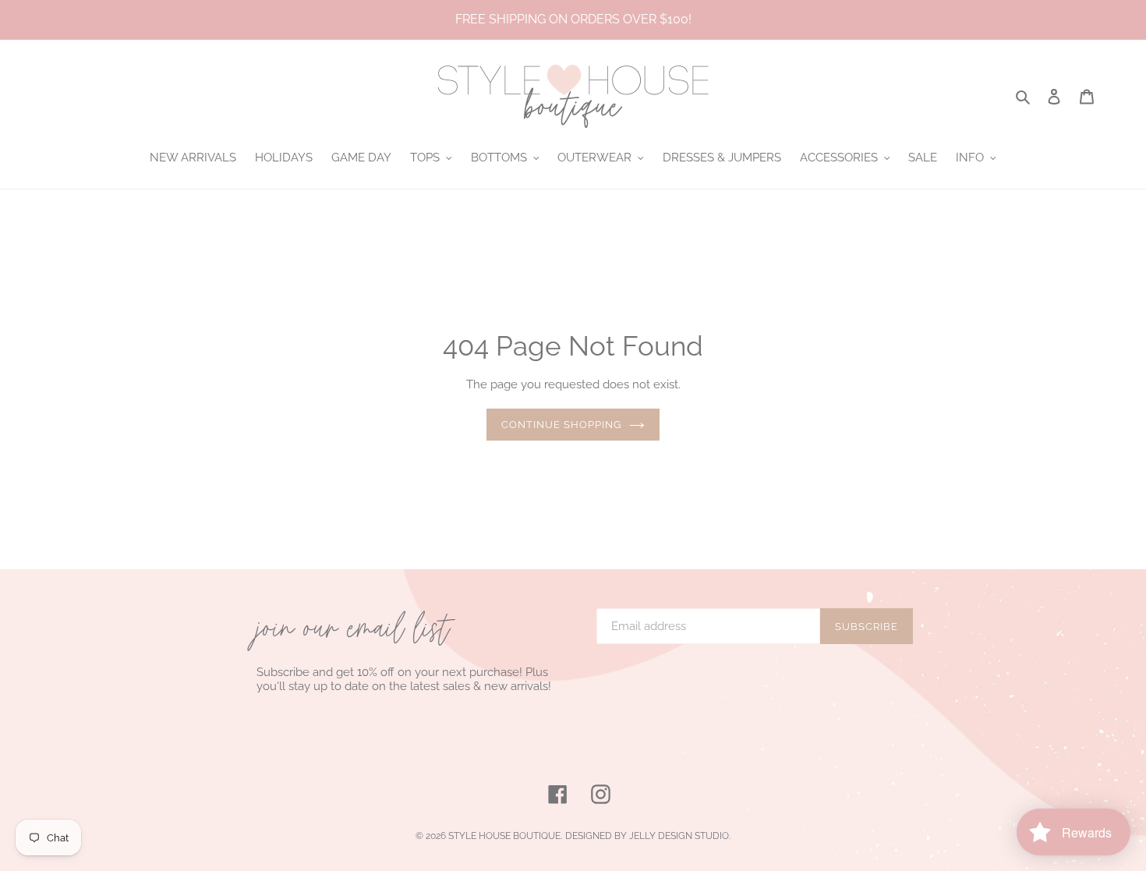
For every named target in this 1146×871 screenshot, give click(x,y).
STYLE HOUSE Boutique (504, 835)
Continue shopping (561, 424)
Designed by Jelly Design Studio (647, 835)
